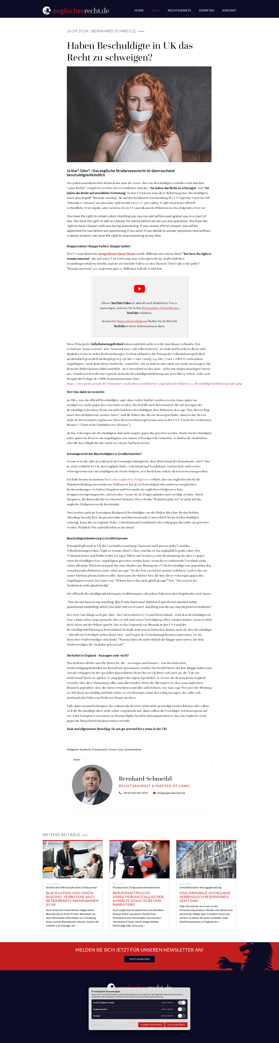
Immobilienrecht (189, 887)
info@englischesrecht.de (171, 792)
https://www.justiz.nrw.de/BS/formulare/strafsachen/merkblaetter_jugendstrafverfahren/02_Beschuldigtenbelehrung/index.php (154, 383)
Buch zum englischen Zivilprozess (127, 479)
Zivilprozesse (89, 887)
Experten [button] (206, 10)
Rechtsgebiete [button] (179, 10)
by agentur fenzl (98, 1024)
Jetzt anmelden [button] (139, 959)
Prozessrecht (120, 887)
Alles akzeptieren (176, 1025)
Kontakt (229, 10)
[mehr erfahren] (167, 1002)
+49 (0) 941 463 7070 (135, 792)
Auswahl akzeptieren (151, 1025)
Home (139, 10)
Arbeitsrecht (53, 887)
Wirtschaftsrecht (71, 887)
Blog (156, 10)
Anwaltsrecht (152, 887)
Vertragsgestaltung (210, 887)
